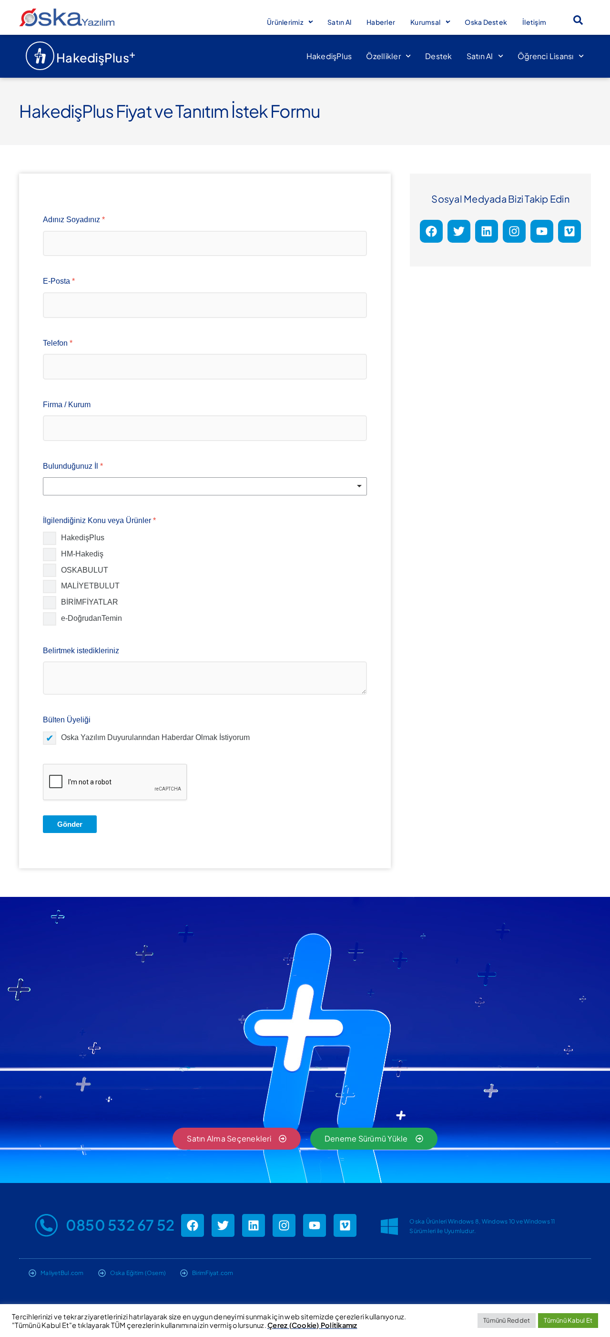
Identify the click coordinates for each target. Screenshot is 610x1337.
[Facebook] (431, 231)
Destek (438, 56)
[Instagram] (514, 231)
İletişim (534, 22)
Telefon (57, 343)
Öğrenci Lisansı (546, 56)
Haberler (380, 22)
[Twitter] (458, 231)
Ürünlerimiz (285, 22)
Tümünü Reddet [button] (506, 1320)
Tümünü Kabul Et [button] (568, 1320)
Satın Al (339, 22)
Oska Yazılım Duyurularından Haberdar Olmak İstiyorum (155, 737)
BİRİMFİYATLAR (89, 602)
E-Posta (59, 281)
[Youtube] (541, 231)
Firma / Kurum (67, 405)
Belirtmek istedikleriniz (81, 651)
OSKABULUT (84, 570)
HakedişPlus (329, 56)
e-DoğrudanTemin (91, 618)
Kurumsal (425, 22)
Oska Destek (486, 22)
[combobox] (205, 486)
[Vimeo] (569, 231)
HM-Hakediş (82, 554)
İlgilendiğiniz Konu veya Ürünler (99, 520)
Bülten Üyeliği (67, 720)
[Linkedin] (486, 231)
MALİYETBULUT (90, 586)
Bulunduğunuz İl (73, 466)
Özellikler (383, 56)
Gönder (69, 824)
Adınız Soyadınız (74, 220)
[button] (578, 20)
